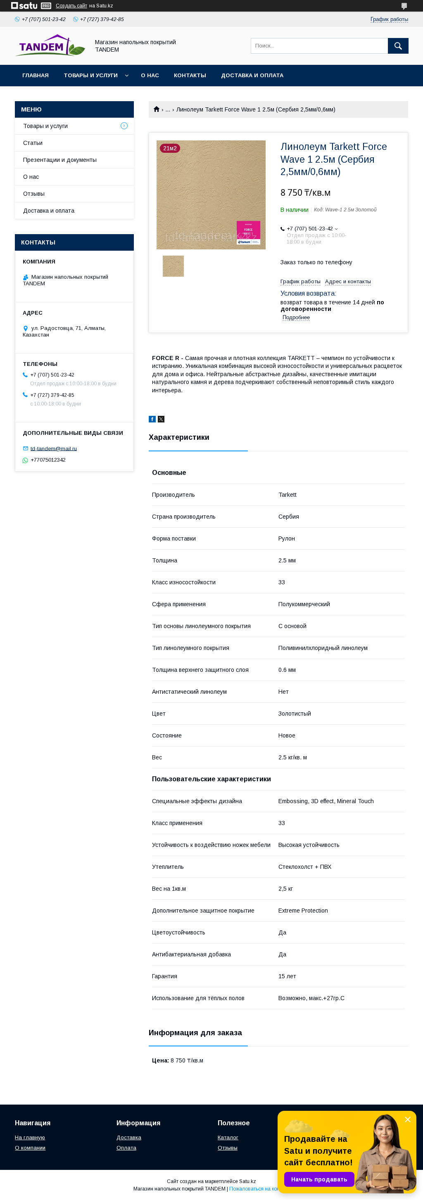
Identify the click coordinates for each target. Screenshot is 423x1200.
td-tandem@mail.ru (54, 448)
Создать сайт (71, 6)
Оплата (126, 1148)
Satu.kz (247, 1181)
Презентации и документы (60, 160)
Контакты (190, 75)
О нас (150, 75)
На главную (30, 1137)
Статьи (33, 143)
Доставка (128, 1137)
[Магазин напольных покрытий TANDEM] (50, 54)
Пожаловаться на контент (259, 1189)
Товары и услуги (91, 75)
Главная (35, 75)
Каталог (228, 1137)
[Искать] (398, 46)
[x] (161, 420)
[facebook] (152, 420)
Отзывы (34, 193)
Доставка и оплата (252, 75)
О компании (30, 1148)
